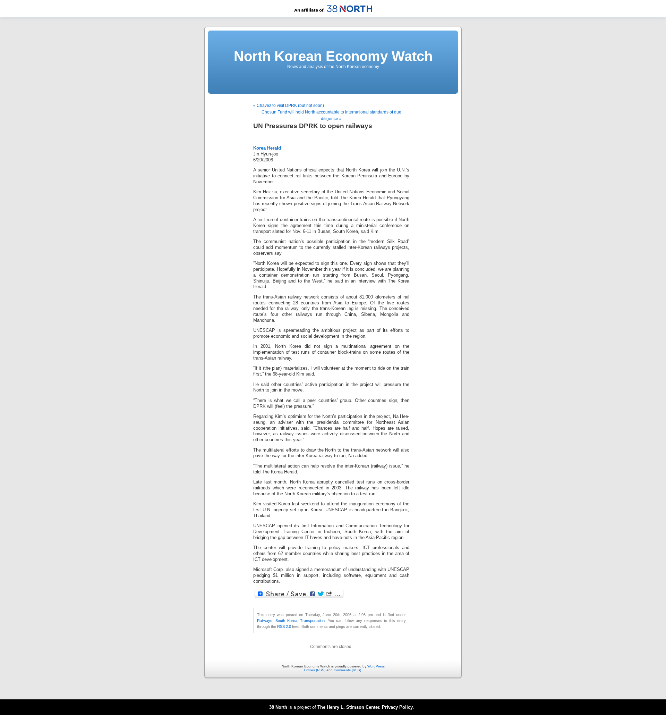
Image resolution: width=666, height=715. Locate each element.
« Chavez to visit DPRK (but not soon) (288, 105)
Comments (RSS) (347, 670)
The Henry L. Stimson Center (348, 707)
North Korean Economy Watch (333, 56)
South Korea (286, 621)
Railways (264, 621)
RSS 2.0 (284, 626)
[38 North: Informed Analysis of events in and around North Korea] (333, 16)
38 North (278, 707)
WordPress (376, 666)
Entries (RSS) (314, 670)
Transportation (312, 621)
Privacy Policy (397, 707)
